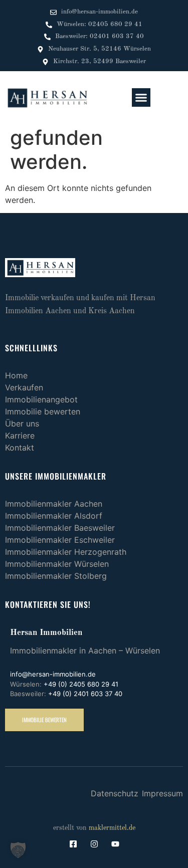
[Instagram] (94, 844)
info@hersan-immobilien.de (53, 674)
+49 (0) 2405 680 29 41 (81, 684)
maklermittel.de (112, 827)
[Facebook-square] (73, 844)
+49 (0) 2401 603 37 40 (85, 694)
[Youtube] (115, 844)
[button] (141, 97)
